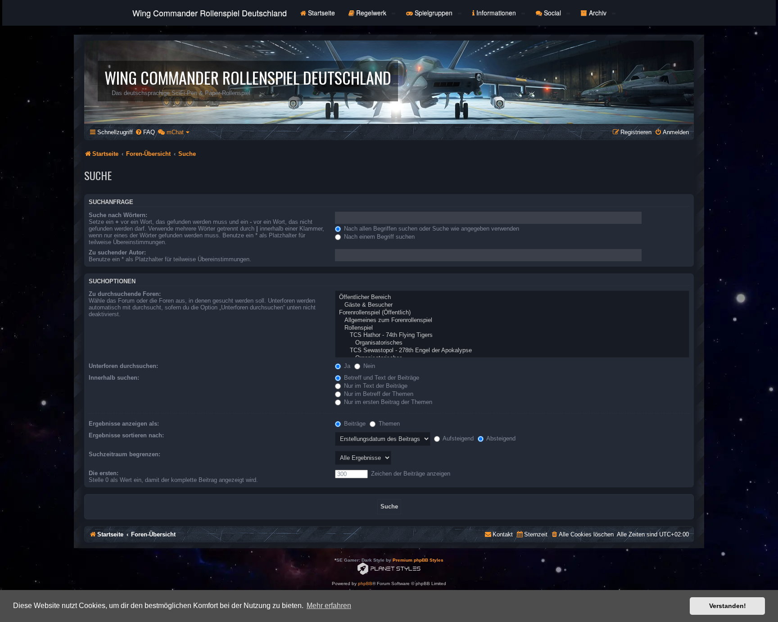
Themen (388, 423)
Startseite (320, 12)
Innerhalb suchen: (114, 377)
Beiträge (354, 423)
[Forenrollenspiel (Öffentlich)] (512, 313)
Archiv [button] (597, 12)
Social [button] (552, 12)
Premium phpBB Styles (418, 560)
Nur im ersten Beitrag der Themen (387, 402)
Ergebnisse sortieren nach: (126, 435)
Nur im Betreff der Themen (377, 393)
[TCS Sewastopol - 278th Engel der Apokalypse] (512, 350)
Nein (368, 366)
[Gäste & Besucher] (512, 305)
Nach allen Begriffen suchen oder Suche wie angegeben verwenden (430, 228)
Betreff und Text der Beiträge (380, 377)
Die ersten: (103, 473)
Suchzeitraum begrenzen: (124, 454)
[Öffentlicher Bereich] (512, 297)
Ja (346, 366)
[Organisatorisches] (512, 343)
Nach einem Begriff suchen (378, 236)
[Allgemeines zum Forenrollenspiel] (512, 320)
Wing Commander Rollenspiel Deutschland (209, 12)
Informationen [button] (496, 12)
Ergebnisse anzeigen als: (124, 423)
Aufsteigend (457, 438)
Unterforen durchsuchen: (123, 366)
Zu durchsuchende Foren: (125, 294)
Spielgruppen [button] (433, 12)
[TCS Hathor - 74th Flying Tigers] (512, 335)
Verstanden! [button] (727, 605)
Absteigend (500, 438)
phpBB (365, 583)
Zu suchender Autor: (117, 252)
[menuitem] (145, 132)
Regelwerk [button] (371, 12)
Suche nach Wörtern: (118, 215)
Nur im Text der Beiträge (374, 385)
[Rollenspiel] (512, 328)
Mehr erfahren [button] (329, 605)
